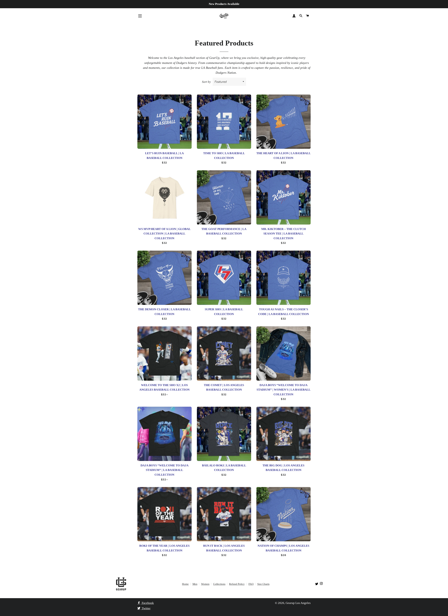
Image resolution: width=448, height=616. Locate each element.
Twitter (145, 608)
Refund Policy (237, 584)
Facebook (147, 603)
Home (185, 584)
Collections (219, 584)
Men (194, 584)
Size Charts (263, 584)
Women (205, 584)
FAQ (251, 584)
